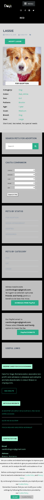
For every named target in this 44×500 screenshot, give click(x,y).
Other (8, 269)
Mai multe (9, 391)
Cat (7, 263)
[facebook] (25, 10)
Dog (20, 90)
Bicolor (22, 102)
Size (9, 179)
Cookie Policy (30, 475)
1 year (21, 106)
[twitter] (33, 10)
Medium (22, 111)
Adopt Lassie (15, 41)
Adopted (10, 228)
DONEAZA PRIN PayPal (25, 303)
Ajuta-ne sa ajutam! (10, 421)
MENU (30, 4)
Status (10, 170)
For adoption (12, 217)
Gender (10, 175)
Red (20, 94)
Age (9, 188)
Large (21, 119)
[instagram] (29, 10)
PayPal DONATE (28, 332)
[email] (21, 9)
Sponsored (11, 234)
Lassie (8, 31)
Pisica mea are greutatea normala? (17, 427)
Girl (20, 98)
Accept (15, 497)
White (25, 94)
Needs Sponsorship (15, 223)
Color (9, 183)
